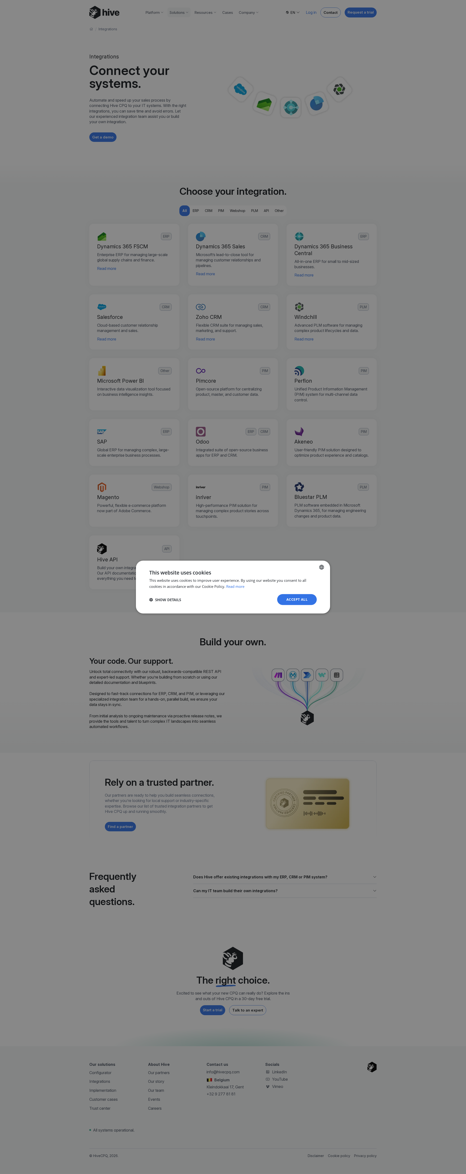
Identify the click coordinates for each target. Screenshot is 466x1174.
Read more (235, 586)
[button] (165, 599)
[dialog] (233, 587)
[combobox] (321, 567)
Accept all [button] (297, 599)
